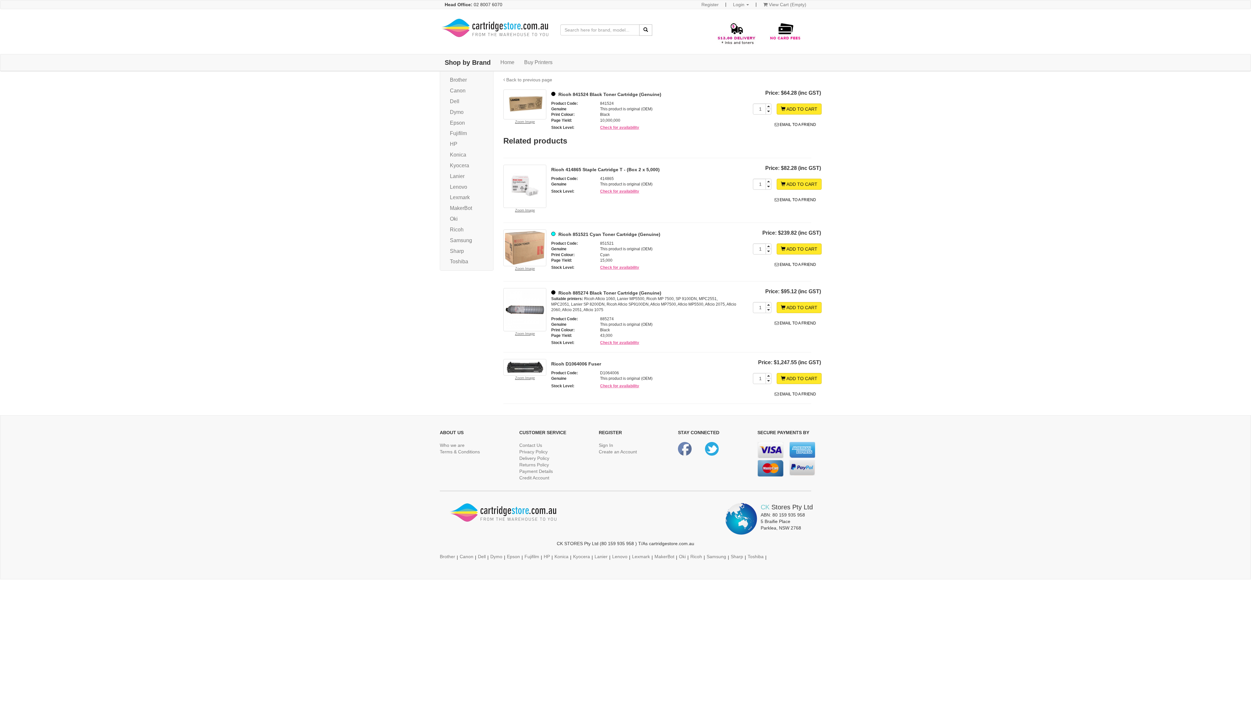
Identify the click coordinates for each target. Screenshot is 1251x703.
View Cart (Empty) (787, 4)
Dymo (457, 112)
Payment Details (536, 471)
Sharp (457, 251)
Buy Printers (538, 62)
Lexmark (460, 197)
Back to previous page (528, 79)
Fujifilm (458, 133)
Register (710, 4)
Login (739, 4)
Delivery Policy (534, 458)
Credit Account (534, 477)
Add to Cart (801, 109)
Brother (458, 80)
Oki (454, 219)
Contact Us (530, 445)
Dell (454, 101)
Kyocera (459, 165)
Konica (458, 155)
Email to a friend (797, 124)
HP (453, 144)
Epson (457, 123)
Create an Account (618, 451)
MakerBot (461, 208)
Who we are (452, 445)
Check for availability (619, 127)
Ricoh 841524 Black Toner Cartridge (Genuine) (609, 94)
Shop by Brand (468, 62)
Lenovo (458, 187)
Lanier (457, 176)
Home (507, 62)
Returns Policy (534, 464)
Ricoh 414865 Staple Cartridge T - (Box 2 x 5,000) (605, 169)
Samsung (461, 240)
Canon (458, 90)
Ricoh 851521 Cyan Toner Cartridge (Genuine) (608, 234)
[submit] (645, 30)
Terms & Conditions (460, 451)
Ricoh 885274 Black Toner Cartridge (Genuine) (609, 293)
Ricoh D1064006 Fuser (576, 363)
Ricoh (457, 229)
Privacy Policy (533, 451)
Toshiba (459, 261)
